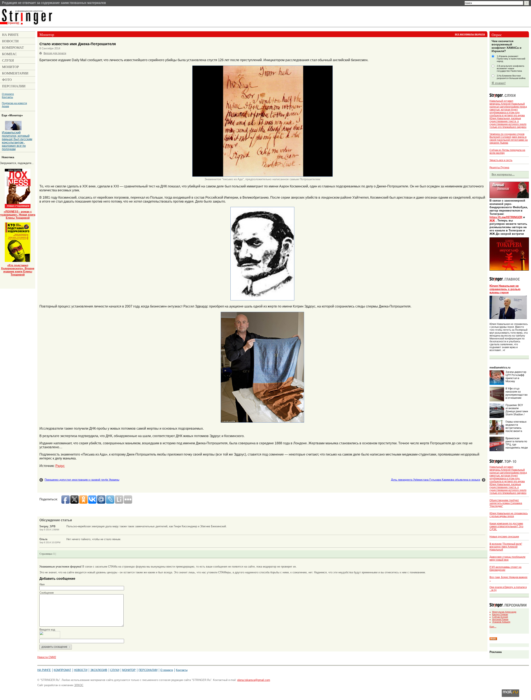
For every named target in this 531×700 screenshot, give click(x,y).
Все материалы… (503, 174)
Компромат (62, 670)
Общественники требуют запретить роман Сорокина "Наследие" (506, 503)
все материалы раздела (470, 34)
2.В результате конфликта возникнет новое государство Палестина (510, 68)
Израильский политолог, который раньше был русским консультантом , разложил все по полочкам (17, 141)
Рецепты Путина (499, 167)
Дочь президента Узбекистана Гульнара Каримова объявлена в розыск (435, 479)
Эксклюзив (98, 670)
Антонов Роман (500, 619)
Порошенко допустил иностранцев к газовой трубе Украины (82, 479)
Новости (80, 670)
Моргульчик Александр (504, 612)
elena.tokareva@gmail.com (253, 680)
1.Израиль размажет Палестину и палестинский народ (511, 58)
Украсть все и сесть (501, 160)
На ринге (44, 670)
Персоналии (148, 670)
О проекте (8, 94)
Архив (5, 106)
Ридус (60, 466)
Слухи (114, 670)
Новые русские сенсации (504, 536)
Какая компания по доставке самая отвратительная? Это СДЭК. (506, 526)
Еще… (493, 626)
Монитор (129, 670)
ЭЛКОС (78, 685)
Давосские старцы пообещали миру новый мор (507, 558)
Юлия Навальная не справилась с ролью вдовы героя (505, 289)
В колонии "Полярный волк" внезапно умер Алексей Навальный (506, 546)
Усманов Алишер (501, 622)
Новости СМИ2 (46, 657)
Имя (42, 584)
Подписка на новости (14, 103)
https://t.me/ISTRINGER (506, 217)
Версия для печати (55, 53)
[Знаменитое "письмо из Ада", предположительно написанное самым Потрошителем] (262, 175)
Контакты (7, 97)
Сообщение (46, 592)
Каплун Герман (500, 614)
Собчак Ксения (500, 617)
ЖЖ (492, 220)
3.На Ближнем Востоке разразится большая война (511, 76)
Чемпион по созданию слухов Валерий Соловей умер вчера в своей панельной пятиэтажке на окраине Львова (509, 138)
